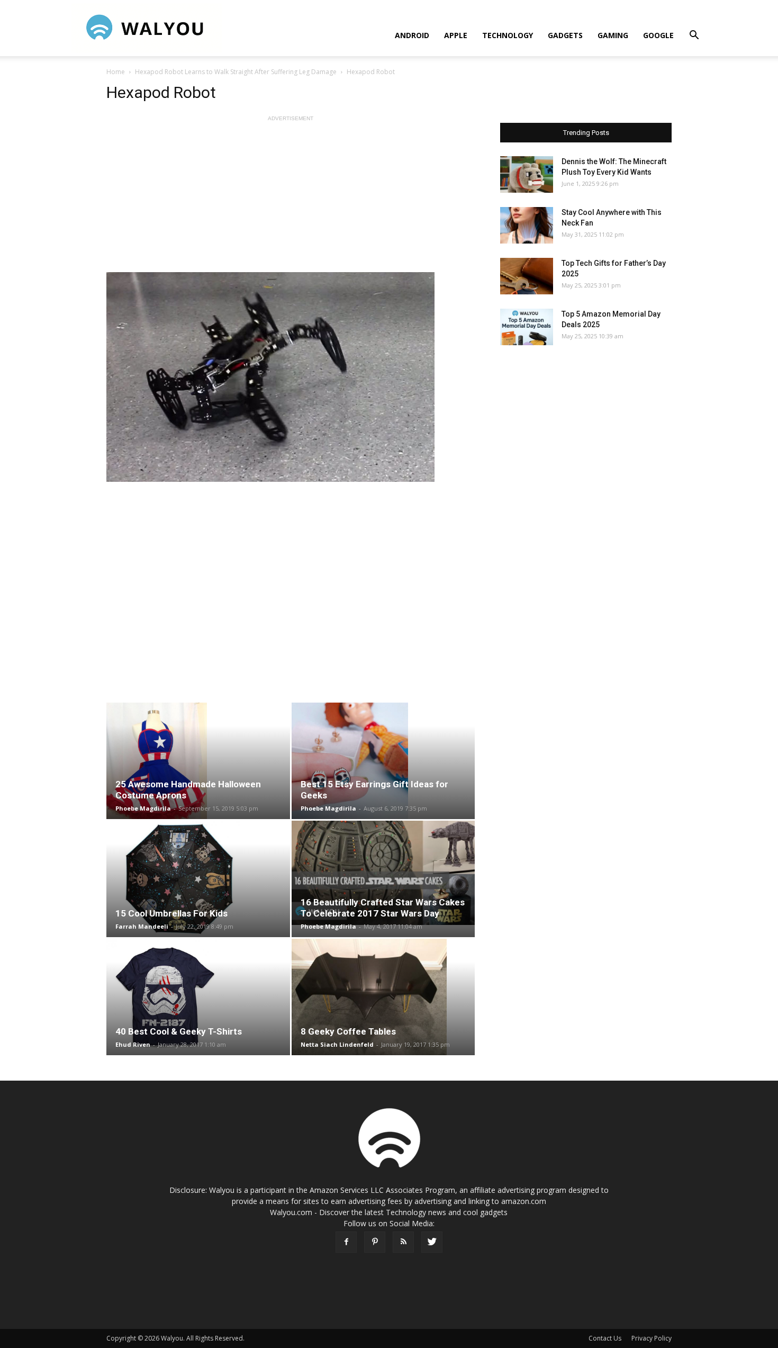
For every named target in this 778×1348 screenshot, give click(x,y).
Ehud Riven (132, 1044)
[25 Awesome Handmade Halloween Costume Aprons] (198, 761)
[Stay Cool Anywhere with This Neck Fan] (526, 225)
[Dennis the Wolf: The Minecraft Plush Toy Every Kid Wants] (526, 174)
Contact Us (605, 1338)
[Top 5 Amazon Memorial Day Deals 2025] (526, 327)
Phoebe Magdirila (143, 808)
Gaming (613, 35)
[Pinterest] (374, 1242)
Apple (455, 35)
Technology (507, 35)
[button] (694, 36)
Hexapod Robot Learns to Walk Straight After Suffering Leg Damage (236, 71)
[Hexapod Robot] (290, 377)
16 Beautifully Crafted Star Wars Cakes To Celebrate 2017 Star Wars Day (383, 908)
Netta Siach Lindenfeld (337, 1044)
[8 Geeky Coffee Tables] (383, 997)
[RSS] (403, 1242)
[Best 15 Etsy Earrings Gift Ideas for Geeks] (383, 761)
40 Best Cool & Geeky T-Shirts (178, 1031)
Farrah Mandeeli (141, 926)
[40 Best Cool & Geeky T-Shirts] (198, 997)
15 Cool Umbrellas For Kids (171, 913)
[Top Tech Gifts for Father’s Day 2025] (526, 276)
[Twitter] (431, 1242)
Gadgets (565, 35)
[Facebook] (346, 1242)
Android (412, 35)
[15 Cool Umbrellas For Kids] (198, 879)
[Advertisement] (290, 198)
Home (115, 71)
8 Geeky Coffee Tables (348, 1031)
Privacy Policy (651, 1338)
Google (658, 35)
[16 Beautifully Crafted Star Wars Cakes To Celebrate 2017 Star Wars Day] (383, 873)
